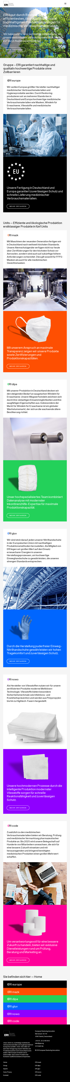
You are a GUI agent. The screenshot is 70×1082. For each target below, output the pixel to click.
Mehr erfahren (14, 50)
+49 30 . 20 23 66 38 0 (42, 1041)
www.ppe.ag (39, 1046)
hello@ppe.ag (39, 1043)
